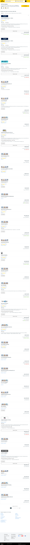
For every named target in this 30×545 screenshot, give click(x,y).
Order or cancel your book (6, 540)
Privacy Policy (19, 543)
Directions (2, 135)
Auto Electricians (3, 516)
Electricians (2, 514)
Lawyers (16, 513)
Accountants (2, 517)
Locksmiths (2, 515)
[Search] (25, 1)
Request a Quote (15, 145)
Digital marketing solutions (13, 537)
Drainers (8, 133)
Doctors (2, 518)
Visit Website (3, 51)
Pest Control (16, 515)
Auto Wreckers (17, 518)
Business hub (13, 538)
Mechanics (16, 514)
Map (2, 13)
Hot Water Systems (11, 133)
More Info (2, 21)
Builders (16, 516)
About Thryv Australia (9, 543)
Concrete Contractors (18, 517)
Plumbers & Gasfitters (4, 64)
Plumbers (2, 513)
